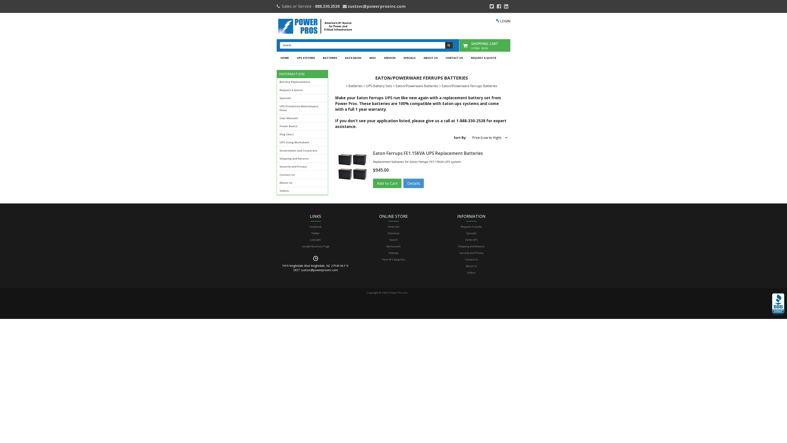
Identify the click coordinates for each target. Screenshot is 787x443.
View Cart (393, 226)
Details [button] (413, 183)
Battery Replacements (295, 82)
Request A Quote (483, 58)
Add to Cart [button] (387, 183)
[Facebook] (499, 6)
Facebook (316, 226)
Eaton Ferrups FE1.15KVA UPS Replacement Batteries (428, 153)
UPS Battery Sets (379, 86)
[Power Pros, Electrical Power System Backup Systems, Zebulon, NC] (778, 304)
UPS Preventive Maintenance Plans (299, 108)
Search (393, 240)
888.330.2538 (327, 6)
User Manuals (289, 118)
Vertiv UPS (471, 240)
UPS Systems (306, 58)
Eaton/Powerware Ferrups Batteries (469, 86)
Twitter (315, 233)
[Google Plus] (492, 6)
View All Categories (393, 259)
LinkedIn (315, 240)
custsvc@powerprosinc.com (376, 6)
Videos (284, 191)
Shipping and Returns (294, 158)
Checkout (393, 233)
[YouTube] (506, 6)
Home (285, 58)
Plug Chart (287, 134)
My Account (393, 246)
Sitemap (393, 253)
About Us (431, 58)
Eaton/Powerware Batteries (417, 86)
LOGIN (505, 21)
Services (390, 58)
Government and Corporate (298, 150)
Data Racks (353, 58)
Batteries (330, 58)
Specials (410, 58)
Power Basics (288, 126)
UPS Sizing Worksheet (294, 142)
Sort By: (460, 137)
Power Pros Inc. (398, 293)
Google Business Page (316, 246)
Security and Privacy (293, 166)
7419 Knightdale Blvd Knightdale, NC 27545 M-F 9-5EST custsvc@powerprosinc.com (315, 268)
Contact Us (454, 58)
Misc (373, 58)
